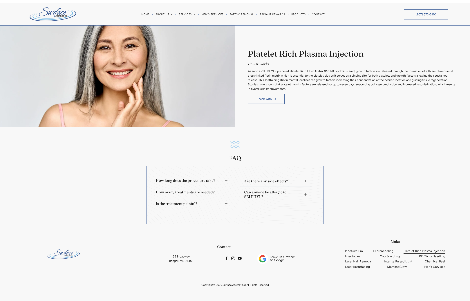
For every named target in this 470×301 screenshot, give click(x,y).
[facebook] (226, 258)
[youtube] (240, 258)
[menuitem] (146, 14)
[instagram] (233, 258)
